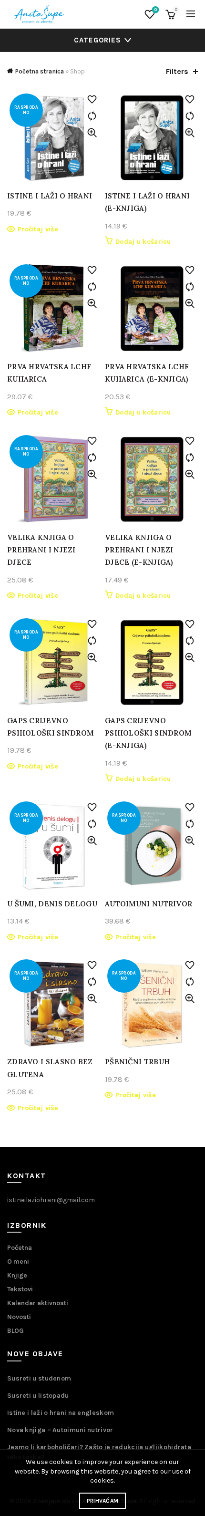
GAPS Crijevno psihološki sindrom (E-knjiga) (148, 733)
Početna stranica (39, 71)
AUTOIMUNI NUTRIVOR (148, 903)
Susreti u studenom (39, 1378)
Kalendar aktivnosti (37, 1303)
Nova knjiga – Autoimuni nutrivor (60, 1430)
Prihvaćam (103, 1500)
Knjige (17, 1275)
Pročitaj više (38, 229)
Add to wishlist (91, 99)
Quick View (91, 133)
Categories (97, 40)
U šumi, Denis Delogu (52, 903)
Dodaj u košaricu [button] (143, 242)
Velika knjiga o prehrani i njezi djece (41, 550)
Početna (19, 1248)
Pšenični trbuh (137, 1061)
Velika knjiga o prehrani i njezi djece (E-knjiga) (139, 550)
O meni (18, 1261)
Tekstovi (20, 1289)
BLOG (15, 1331)
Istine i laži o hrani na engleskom (60, 1413)
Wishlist (155, 9)
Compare (91, 116)
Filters (177, 71)
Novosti (19, 1317)
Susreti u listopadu (38, 1395)
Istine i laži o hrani (49, 195)
